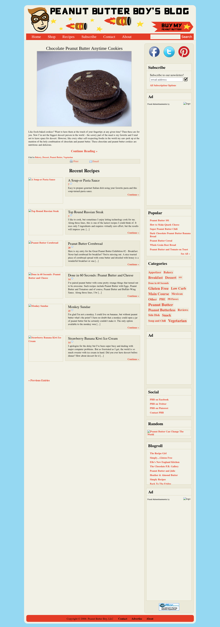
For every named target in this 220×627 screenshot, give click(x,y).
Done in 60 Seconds (158, 283)
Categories (157, 263)
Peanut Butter (56, 157)
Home (36, 36)
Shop (52, 36)
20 (69, 247)
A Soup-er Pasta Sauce (84, 180)
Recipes (68, 36)
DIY (180, 277)
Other (152, 299)
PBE (162, 299)
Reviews (183, 310)
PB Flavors (173, 299)
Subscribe (88, 36)
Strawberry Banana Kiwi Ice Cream (93, 338)
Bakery (38, 157)
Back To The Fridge (160, 483)
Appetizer (154, 272)
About (126, 36)
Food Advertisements (157, 104)
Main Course (158, 294)
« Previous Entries (39, 380)
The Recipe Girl (158, 453)
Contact (109, 36)
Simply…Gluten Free (161, 458)
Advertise (136, 618)
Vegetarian (68, 157)
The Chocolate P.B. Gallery (164, 466)
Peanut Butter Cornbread (85, 243)
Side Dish (154, 315)
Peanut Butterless (161, 310)
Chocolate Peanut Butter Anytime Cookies (84, 48)
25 (69, 311)
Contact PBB (157, 412)
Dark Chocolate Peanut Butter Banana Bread (170, 234)
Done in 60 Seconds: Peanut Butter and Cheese (100, 275)
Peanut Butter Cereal (161, 240)
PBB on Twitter (158, 404)
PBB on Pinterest (159, 408)
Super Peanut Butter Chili (164, 229)
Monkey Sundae (79, 306)
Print (75, 161)
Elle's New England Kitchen (164, 462)
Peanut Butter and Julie (162, 471)
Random (155, 424)
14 (69, 279)
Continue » (133, 194)
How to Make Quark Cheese (164, 224)
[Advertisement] (168, 361)
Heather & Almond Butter (164, 475)
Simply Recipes (158, 479)
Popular (155, 213)
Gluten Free (158, 288)
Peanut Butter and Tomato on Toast (169, 249)
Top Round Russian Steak (85, 212)
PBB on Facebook (159, 399)
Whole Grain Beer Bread (163, 245)
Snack (166, 315)
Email (96, 161)
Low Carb (178, 288)
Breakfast (155, 277)
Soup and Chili (157, 321)
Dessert (45, 157)
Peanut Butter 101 (159, 220)
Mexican (177, 294)
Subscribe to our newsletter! (167, 75)
